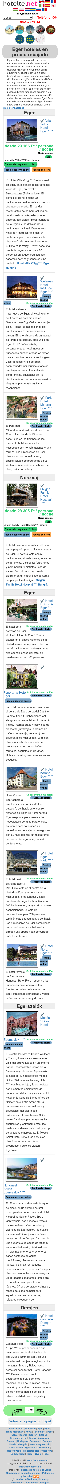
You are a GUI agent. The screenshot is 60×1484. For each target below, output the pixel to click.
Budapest (22, 1441)
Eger (40, 1428)
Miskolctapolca (31, 1450)
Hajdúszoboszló (15, 1431)
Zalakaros (43, 1438)
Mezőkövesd (14, 1450)
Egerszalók (31, 1447)
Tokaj (46, 1453)
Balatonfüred (16, 1428)
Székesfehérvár (18, 1438)
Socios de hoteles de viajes (36, 1469)
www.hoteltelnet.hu (37, 1460)
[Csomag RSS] (37, 1476)
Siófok (23, 1434)
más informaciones (13, 107)
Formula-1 (35, 1441)
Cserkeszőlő (16, 1447)
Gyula (38, 1453)
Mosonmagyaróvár (39, 1444)
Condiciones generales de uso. (23, 1472)
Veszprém (46, 1450)
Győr (47, 1428)
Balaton (11, 1441)
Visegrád (23, 1444)
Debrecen (30, 1428)
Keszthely (44, 1447)
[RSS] (34, 1476)
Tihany (32, 1438)
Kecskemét (39, 1431)
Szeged (43, 1434)
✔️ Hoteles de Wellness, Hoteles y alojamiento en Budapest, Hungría (30, 1481)
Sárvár (15, 1434)
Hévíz (29, 1431)
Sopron (33, 1434)
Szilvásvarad (18, 1453)
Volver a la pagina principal (30, 1421)
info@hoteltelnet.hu (30, 1466)
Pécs (50, 1431)
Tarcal (30, 1453)
